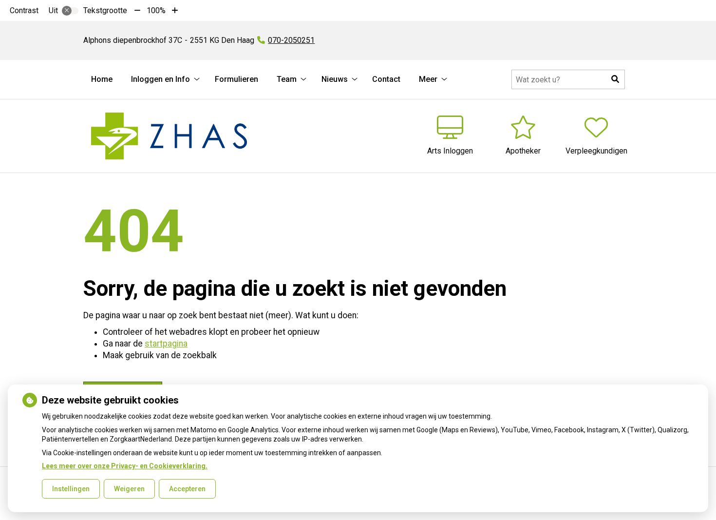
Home (102, 79)
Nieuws (334, 79)
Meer (428, 79)
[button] (615, 79)
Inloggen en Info (160, 79)
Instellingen (71, 489)
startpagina (166, 343)
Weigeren (129, 489)
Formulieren (236, 79)
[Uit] (70, 10)
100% (156, 10)
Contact (386, 79)
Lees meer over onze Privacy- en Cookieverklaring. (124, 466)
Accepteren (187, 489)
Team (287, 79)
